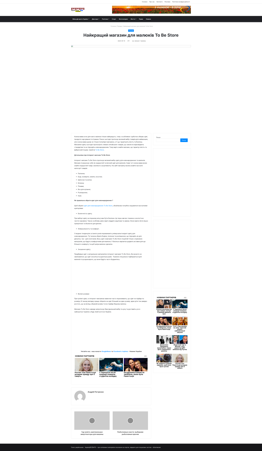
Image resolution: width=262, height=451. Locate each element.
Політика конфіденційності (181, 2)
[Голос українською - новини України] (77, 10)
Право (141, 19)
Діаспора (95, 19)
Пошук (158, 137)
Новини (148, 19)
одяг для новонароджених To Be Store (98, 206)
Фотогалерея (123, 19)
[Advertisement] (111, 277)
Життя (133, 19)
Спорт (114, 19)
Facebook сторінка (120, 351)
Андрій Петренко (96, 392)
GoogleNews (106, 351)
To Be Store (99, 150)
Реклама (167, 2)
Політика (105, 19)
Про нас (152, 2)
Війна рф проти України (80, 19)
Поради (119, 26)
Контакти (160, 2)
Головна (144, 2)
